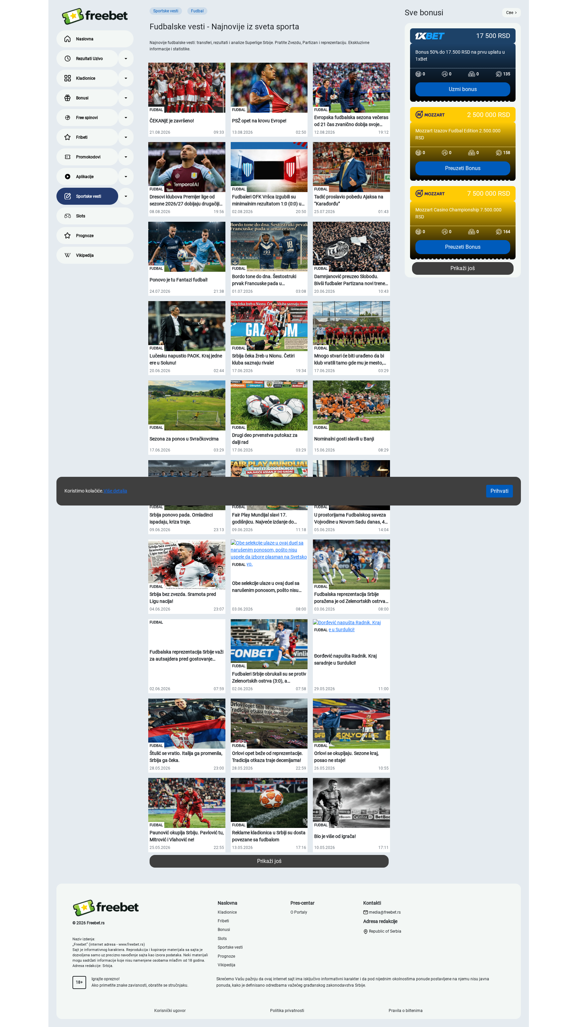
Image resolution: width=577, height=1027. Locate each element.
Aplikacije (84, 176)
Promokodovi (88, 157)
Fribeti (81, 137)
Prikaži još (269, 861)
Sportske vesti (88, 196)
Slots (80, 216)
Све (509, 12)
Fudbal (156, 110)
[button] (126, 58)
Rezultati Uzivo (89, 58)
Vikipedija (85, 255)
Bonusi (82, 98)
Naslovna (84, 39)
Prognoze (84, 235)
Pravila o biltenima (406, 1010)
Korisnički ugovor (170, 1010)
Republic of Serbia (384, 931)
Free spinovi (87, 117)
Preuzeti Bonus (462, 168)
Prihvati (500, 491)
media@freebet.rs (385, 912)
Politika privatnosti (287, 1010)
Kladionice (85, 78)
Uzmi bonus (463, 89)
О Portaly (299, 912)
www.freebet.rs (131, 944)
